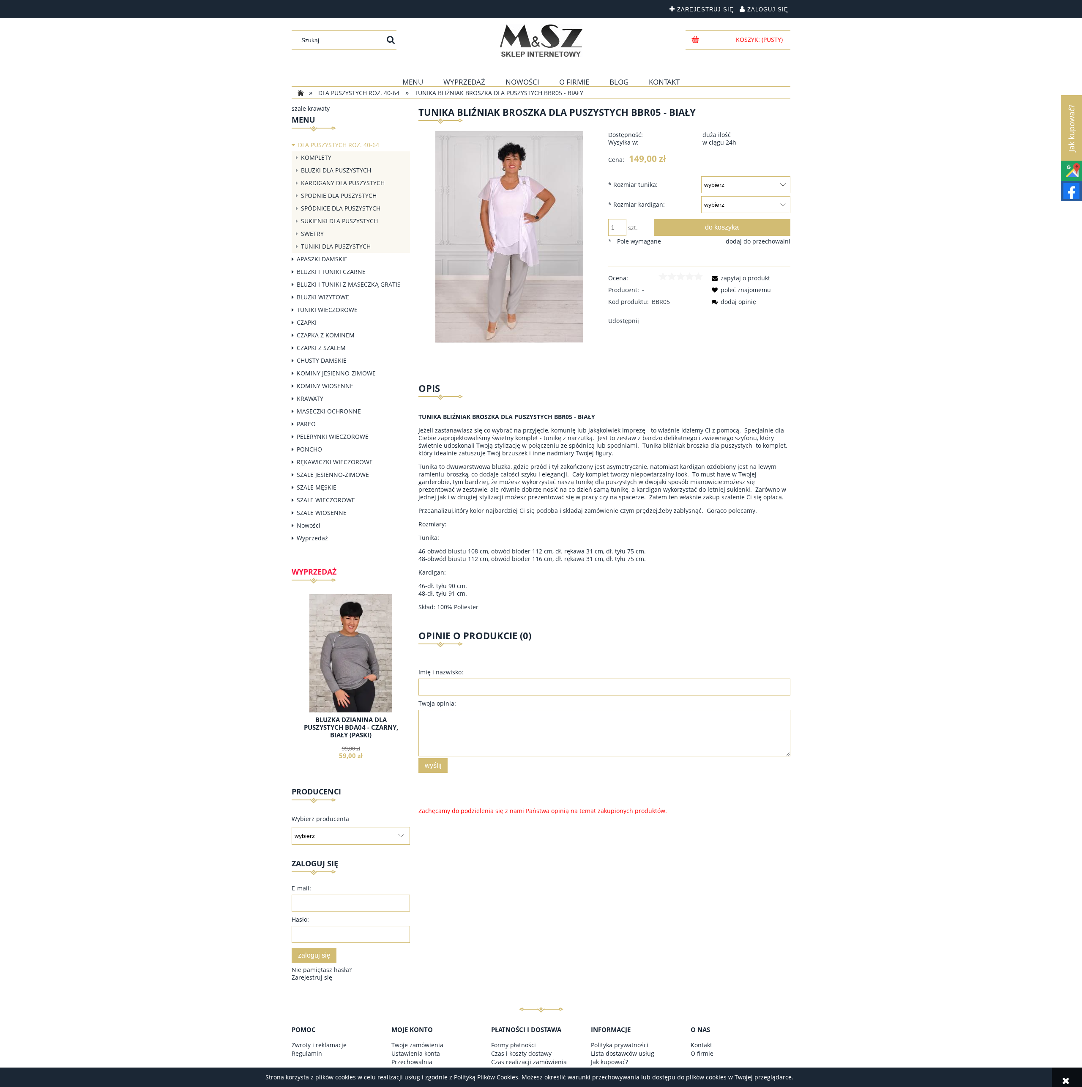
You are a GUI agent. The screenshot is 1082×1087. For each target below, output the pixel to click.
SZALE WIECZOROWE (326, 500)
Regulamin (307, 1053)
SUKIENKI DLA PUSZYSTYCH (339, 221)
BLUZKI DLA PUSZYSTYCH (336, 170)
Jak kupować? (609, 1062)
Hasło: (300, 919)
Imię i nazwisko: (440, 672)
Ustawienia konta (415, 1053)
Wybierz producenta (320, 819)
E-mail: (301, 888)
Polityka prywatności (619, 1045)
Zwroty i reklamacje (319, 1045)
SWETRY (312, 234)
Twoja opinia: (437, 703)
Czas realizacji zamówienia (529, 1062)
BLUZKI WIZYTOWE (323, 297)
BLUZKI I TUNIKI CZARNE (331, 272)
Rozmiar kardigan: (636, 204)
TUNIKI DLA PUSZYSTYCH (336, 246)
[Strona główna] (541, 40)
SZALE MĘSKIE (316, 487)
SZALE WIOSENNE (322, 513)
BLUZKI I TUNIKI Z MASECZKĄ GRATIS (349, 284)
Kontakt (701, 1045)
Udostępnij (623, 321)
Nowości (308, 525)
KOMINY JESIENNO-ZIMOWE (336, 373)
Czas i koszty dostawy (521, 1053)
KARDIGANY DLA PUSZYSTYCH (343, 183)
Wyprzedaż (312, 538)
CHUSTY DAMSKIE (322, 360)
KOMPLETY (316, 157)
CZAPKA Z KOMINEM (326, 335)
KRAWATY (310, 398)
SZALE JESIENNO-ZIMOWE (333, 475)
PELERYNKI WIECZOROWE (333, 437)
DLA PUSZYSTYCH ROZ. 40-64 (338, 145)
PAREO (306, 424)
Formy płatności (513, 1045)
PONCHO (309, 449)
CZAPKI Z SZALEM (321, 348)
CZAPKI (307, 322)
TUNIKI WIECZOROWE (327, 310)
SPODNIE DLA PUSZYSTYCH (339, 196)
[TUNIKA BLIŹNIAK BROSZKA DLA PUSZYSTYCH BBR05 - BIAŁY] (509, 236)
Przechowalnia (411, 1062)
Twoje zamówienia (417, 1045)
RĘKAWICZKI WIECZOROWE (335, 462)
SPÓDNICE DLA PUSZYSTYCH (340, 208)
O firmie (702, 1053)
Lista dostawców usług (622, 1053)
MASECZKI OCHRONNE (329, 411)
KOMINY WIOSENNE (325, 386)
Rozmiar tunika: (633, 185)
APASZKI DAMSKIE (322, 259)
